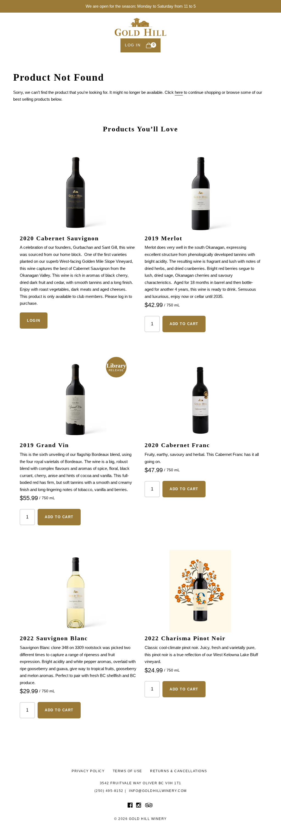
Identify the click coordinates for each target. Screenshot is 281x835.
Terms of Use (127, 771)
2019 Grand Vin (44, 445)
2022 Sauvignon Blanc (54, 638)
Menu (258, 32)
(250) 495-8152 (108, 791)
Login (33, 320)
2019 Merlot (163, 238)
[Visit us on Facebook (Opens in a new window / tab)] (130, 806)
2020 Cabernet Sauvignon (59, 238)
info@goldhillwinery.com (158, 791)
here (179, 92)
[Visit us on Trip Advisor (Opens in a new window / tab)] (149, 806)
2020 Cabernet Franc (177, 445)
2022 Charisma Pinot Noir (185, 638)
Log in (132, 45)
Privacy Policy (88, 771)
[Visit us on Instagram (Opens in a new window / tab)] (138, 806)
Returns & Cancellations (178, 771)
